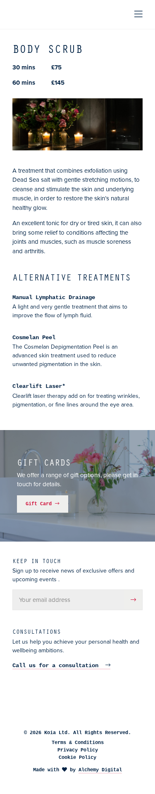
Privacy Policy (77, 750)
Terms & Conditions (78, 743)
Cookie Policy (77, 758)
